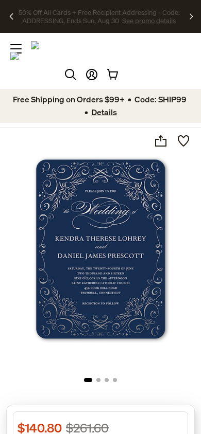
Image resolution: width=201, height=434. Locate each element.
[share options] (161, 141)
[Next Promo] (191, 16)
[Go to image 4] (115, 380)
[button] (91, 74)
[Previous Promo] (11, 16)
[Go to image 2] (98, 380)
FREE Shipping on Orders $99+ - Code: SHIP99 (91, 12)
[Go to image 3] (107, 380)
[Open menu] (16, 48)
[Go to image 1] (88, 380)
